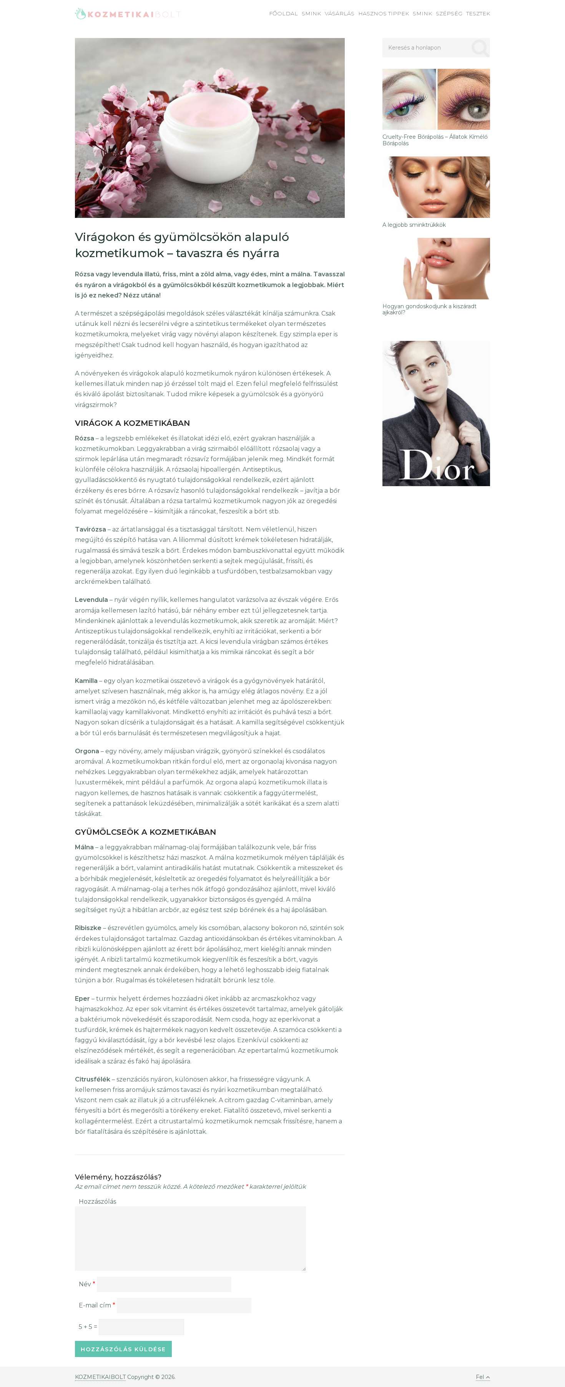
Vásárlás (339, 13)
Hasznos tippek (383, 13)
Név (87, 1284)
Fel (480, 1377)
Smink (311, 13)
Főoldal (283, 13)
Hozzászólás (97, 1201)
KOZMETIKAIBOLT (100, 1377)
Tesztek (478, 13)
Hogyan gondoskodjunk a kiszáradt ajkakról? (429, 309)
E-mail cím (97, 1305)
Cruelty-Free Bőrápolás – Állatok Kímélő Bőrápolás (435, 140)
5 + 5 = (89, 1327)
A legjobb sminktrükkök (414, 225)
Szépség (449, 13)
